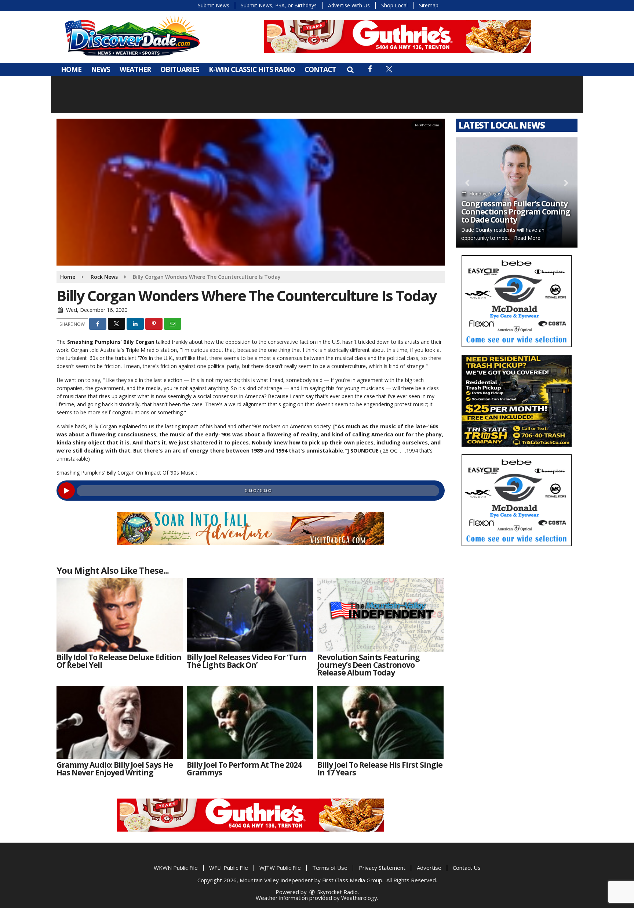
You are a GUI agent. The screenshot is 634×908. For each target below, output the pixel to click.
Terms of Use (329, 867)
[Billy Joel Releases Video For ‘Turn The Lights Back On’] (250, 615)
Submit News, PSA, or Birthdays (279, 5)
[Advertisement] (397, 36)
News (100, 69)
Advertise (429, 867)
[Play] (66, 490)
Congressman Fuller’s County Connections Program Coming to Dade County (515, 211)
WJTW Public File (280, 867)
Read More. (528, 237)
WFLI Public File (228, 867)
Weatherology (359, 897)
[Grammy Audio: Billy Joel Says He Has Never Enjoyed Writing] (120, 722)
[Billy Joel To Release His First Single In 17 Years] (380, 722)
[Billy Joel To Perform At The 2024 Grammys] (250, 722)
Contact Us (467, 867)
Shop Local (394, 5)
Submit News (213, 5)
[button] (350, 69)
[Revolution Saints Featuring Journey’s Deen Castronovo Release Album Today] (380, 615)
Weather (135, 69)
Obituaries (179, 69)
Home (71, 69)
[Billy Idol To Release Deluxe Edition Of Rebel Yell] (120, 615)
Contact (320, 69)
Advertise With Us (349, 5)
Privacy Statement (382, 867)
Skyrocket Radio (337, 892)
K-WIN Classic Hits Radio (252, 69)
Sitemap (428, 5)
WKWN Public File (176, 867)
